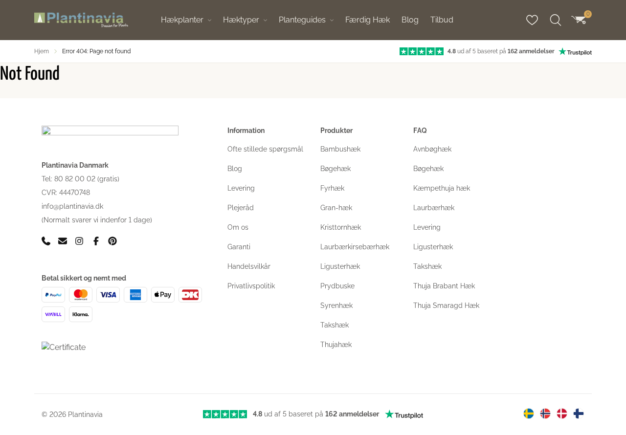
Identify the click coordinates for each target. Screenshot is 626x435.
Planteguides (302, 19)
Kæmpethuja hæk (441, 188)
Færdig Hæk (367, 19)
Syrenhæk (336, 305)
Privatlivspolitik (251, 286)
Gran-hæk (336, 208)
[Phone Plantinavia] (46, 241)
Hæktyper (241, 19)
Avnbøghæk (432, 149)
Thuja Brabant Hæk (444, 286)
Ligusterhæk (340, 266)
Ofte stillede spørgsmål (265, 149)
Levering (241, 188)
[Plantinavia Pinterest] (112, 241)
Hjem (41, 51)
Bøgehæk (335, 169)
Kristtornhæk (340, 227)
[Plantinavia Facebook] (95, 241)
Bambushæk (340, 149)
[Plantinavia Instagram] (79, 241)
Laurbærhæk (433, 208)
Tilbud (441, 19)
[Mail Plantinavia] (62, 241)
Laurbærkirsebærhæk (354, 247)
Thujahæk (336, 344)
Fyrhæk (332, 188)
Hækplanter (182, 19)
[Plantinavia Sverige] (529, 413)
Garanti (238, 247)
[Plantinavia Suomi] (578, 413)
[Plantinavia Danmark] (562, 413)
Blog (410, 19)
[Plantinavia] (81, 20)
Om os (237, 227)
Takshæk (334, 325)
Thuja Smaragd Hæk (446, 305)
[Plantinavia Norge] (545, 413)
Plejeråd (240, 208)
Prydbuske (337, 286)
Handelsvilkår (248, 266)
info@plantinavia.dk (72, 206)
